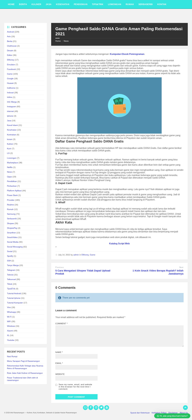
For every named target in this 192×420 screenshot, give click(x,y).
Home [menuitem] (11, 4)
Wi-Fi (9, 317)
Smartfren (11, 233)
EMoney (85, 255)
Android (10, 32)
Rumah (10, 209)
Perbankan (12, 186)
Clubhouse (12, 46)
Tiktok (9, 284)
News (66, 41)
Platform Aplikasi (14, 190)
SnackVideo (12, 237)
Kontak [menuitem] (162, 4)
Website (60, 374)
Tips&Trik (11, 289)
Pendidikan (12, 181)
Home (58, 41)
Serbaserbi (12, 218)
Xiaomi (10, 331)
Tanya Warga (13, 265)
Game (92, 255)
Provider (10, 200)
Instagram (11, 106)
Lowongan (11, 158)
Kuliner (10, 144)
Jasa (9, 120)
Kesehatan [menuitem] (62, 4)
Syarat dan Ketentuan (140, 413)
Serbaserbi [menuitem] (145, 4)
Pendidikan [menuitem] (80, 4)
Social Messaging (15, 247)
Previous (59, 267)
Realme (10, 205)
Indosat (10, 92)
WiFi (9, 321)
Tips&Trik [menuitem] (97, 4)
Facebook (11, 69)
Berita (9, 41)
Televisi (10, 275)
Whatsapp (11, 312)
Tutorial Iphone (13, 298)
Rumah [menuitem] (130, 4)
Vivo (9, 307)
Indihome (11, 88)
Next (181, 267)
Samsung (11, 214)
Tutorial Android (14, 293)
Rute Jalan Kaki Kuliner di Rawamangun (25, 373)
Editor (9, 55)
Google (10, 78)
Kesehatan (12, 130)
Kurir (9, 148)
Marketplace (12, 162)
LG (8, 153)
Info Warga (12, 102)
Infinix (9, 97)
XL (8, 335)
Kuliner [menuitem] (36, 4)
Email (59, 363)
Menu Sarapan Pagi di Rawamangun (23, 361)
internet (10, 111)
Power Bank (12, 195)
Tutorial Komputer (15, 303)
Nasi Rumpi (12, 356)
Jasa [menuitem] (48, 4)
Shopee (10, 223)
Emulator (11, 64)
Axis (9, 36)
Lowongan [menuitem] (114, 4)
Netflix (10, 167)
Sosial (9, 251)
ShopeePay (12, 228)
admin (76, 255)
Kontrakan (11, 134)
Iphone (10, 116)
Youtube (10, 340)
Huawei (10, 83)
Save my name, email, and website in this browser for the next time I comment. (75, 386)
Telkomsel (11, 279)
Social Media (12, 242)
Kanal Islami (12, 125)
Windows (11, 326)
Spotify (10, 256)
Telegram (11, 270)
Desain (10, 50)
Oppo (9, 177)
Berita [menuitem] (23, 4)
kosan (9, 139)
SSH (9, 261)
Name (59, 352)
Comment (61, 323)
